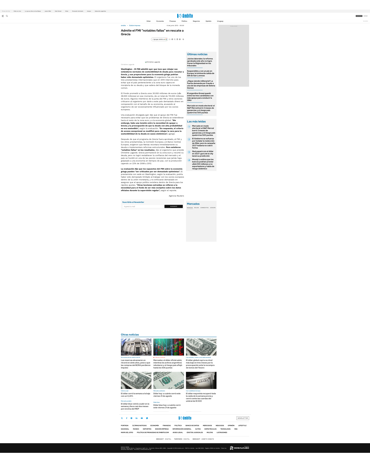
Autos (198, 429)
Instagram (131, 418)
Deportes (147, 429)
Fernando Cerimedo (77, 11)
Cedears (213, 207)
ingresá (365, 15)
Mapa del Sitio (127, 432)
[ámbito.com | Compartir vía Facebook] (172, 39)
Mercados (207, 426)
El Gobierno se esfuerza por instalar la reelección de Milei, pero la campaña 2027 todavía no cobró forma (203, 143)
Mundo (136, 429)
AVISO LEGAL (178, 432)
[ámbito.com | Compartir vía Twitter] (175, 39)
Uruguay (220, 21)
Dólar (66, 11)
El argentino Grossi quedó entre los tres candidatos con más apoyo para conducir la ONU (200, 97)
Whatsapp (147, 418)
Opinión (208, 21)
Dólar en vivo (17, 11)
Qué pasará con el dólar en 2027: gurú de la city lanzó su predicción (202, 153)
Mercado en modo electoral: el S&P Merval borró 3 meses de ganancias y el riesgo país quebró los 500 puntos (201, 109)
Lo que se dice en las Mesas (33, 11)
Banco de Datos (192, 426)
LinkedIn (136, 418)
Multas (210, 432)
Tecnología (225, 429)
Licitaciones (222, 432)
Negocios (196, 21)
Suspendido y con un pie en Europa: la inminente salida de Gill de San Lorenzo (200, 73)
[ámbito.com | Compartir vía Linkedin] (177, 39)
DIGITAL (163, 439)
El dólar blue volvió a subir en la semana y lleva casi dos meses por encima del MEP (135, 406)
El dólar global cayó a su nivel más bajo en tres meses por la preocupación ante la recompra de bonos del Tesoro (200, 364)
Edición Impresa (162, 429)
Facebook (126, 418)
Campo (89, 11)
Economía (160, 21)
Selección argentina (100, 11)
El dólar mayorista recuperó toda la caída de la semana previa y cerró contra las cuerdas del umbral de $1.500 (201, 397)
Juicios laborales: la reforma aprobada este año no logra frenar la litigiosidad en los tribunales (200, 62)
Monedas (190, 207)
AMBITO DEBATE (203, 439)
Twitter (122, 418)
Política (184, 21)
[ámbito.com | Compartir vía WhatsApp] (170, 39)
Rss (235, 429)
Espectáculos (210, 429)
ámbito (123, 25)
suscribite (359, 15)
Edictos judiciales (195, 432)
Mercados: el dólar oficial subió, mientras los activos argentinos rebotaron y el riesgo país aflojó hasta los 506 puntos (167, 364)
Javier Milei (48, 11)
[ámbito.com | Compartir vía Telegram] (180, 39)
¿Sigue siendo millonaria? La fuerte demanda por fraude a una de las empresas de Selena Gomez (201, 84)
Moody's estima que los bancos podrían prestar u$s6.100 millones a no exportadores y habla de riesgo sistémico (203, 164)
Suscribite (173, 206)
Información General (182, 429)
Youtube (142, 418)
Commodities (204, 207)
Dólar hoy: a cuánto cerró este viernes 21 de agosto (167, 394)
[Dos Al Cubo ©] (239, 448)
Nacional (125, 429)
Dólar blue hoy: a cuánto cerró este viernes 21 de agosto (167, 406)
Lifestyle (242, 426)
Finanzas (172, 21)
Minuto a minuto (160, 357)
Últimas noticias (139, 426)
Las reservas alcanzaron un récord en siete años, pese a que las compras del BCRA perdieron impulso (136, 364)
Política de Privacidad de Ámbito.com (153, 432)
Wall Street (58, 11)
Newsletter (365, 21)
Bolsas (196, 207)
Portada (124, 426)
